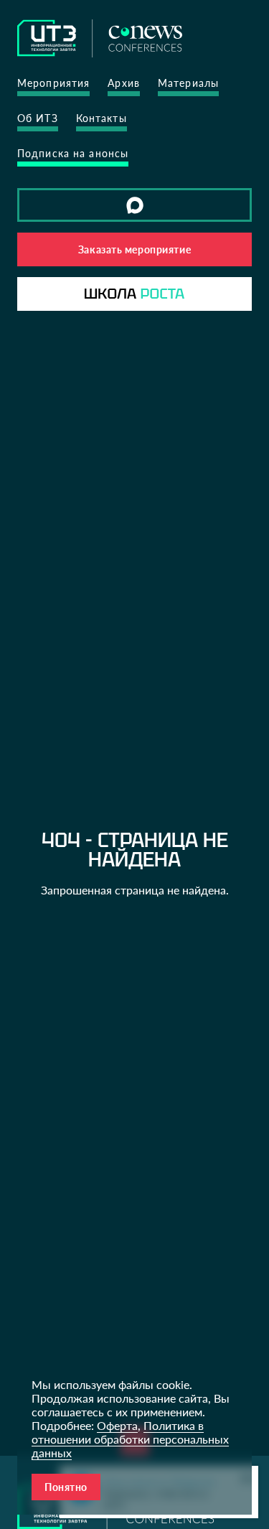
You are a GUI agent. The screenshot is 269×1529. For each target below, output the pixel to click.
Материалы (188, 83)
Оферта (117, 1425)
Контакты (101, 118)
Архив (124, 83)
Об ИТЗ (37, 118)
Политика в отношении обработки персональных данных (130, 1438)
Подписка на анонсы (72, 153)
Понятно (66, 1487)
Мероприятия (53, 83)
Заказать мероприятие (134, 249)
